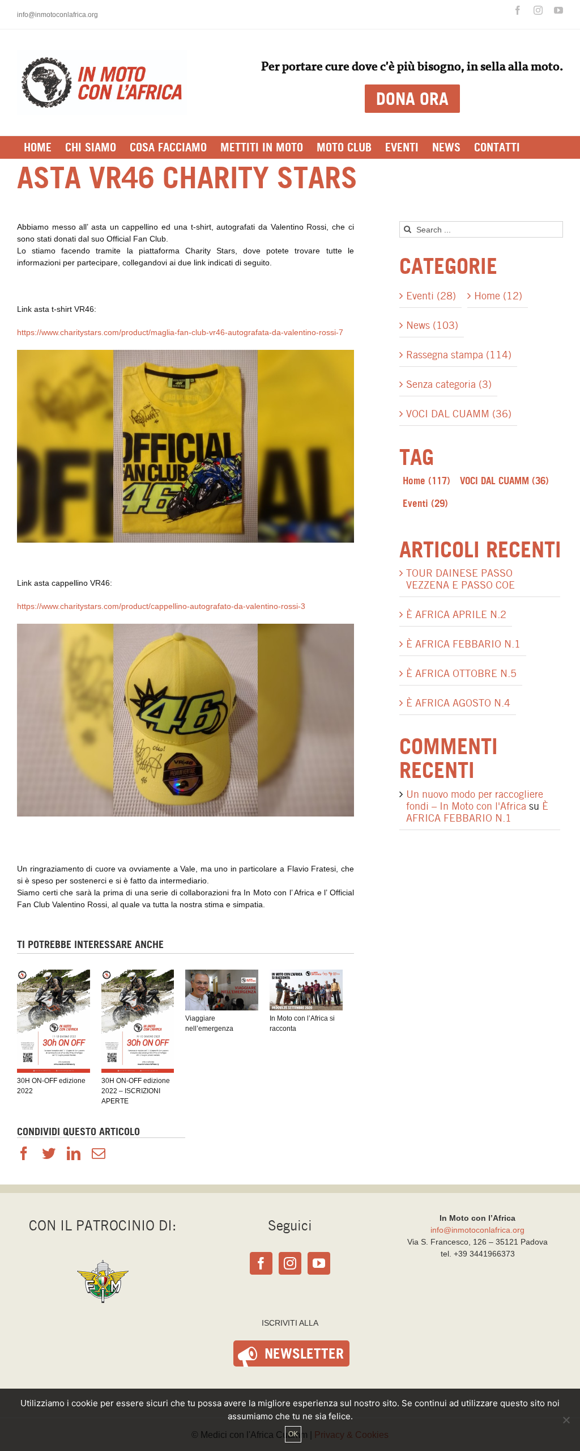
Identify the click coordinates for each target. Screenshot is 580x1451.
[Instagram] (290, 1263)
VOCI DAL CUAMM (504, 481)
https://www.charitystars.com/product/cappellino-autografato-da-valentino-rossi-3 (161, 606)
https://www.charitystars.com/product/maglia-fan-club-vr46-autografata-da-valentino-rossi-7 (180, 332)
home (426, 481)
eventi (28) (431, 296)
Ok (293, 1434)
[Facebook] (261, 1263)
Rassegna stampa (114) (458, 355)
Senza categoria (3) (449, 384)
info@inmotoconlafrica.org (57, 15)
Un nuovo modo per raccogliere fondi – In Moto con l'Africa (474, 800)
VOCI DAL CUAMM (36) (458, 414)
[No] (566, 1419)
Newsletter (304, 1353)
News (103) (432, 325)
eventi (425, 503)
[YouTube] (319, 1263)
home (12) (498, 296)
